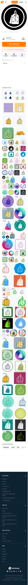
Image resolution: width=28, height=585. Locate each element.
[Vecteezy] (2, 2)
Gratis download (14, 44)
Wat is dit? (12, 60)
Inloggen (21, 2)
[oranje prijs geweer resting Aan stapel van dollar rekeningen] (8, 159)
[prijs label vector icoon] (8, 97)
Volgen (23, 39)
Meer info (5, 65)
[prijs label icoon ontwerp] (8, 172)
